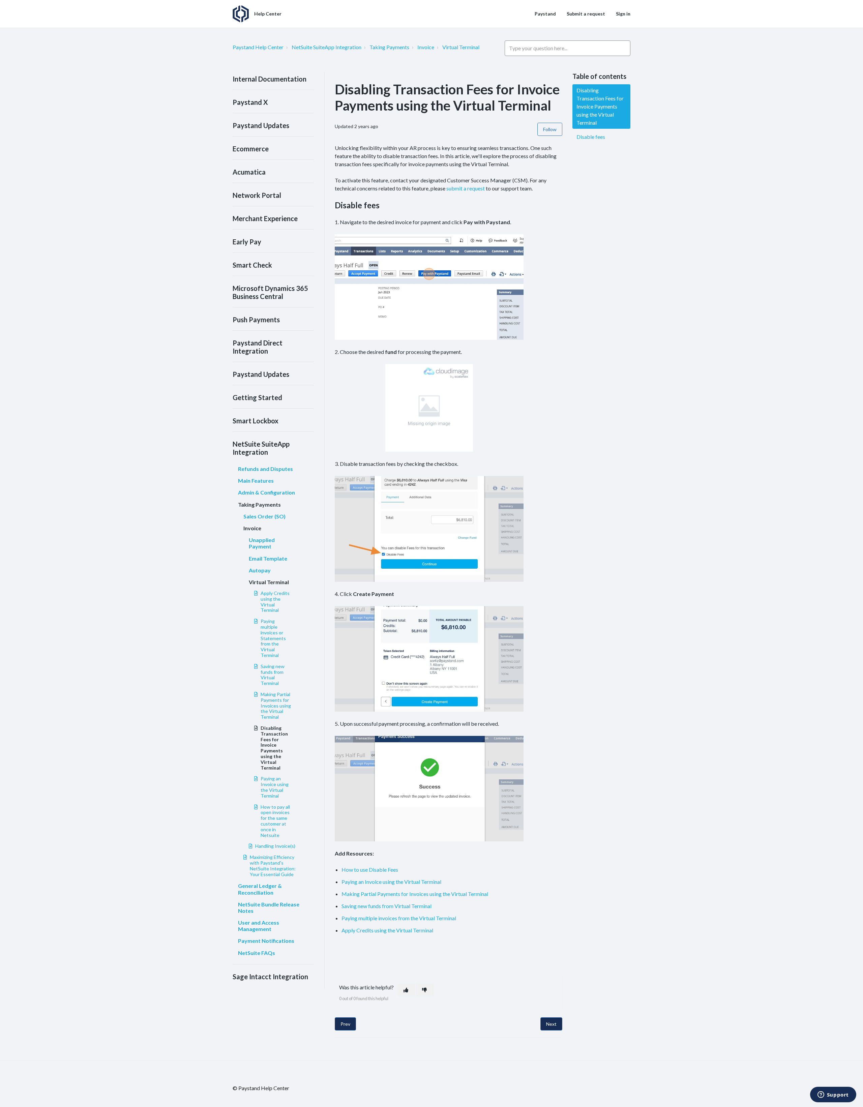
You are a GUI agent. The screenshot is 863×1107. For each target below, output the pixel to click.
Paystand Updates (261, 125)
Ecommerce (251, 149)
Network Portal (257, 195)
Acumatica (249, 172)
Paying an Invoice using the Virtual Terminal (275, 787)
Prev (345, 1024)
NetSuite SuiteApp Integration (326, 47)
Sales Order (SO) (264, 516)
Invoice (425, 47)
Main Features (256, 480)
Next (551, 1024)
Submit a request (586, 14)
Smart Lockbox (255, 421)
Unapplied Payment (262, 543)
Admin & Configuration (266, 492)
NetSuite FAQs (256, 953)
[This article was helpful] (406, 989)
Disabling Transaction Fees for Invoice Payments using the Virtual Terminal (274, 748)
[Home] (241, 13)
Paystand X (250, 102)
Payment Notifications (266, 940)
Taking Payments (389, 47)
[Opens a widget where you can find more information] (833, 1095)
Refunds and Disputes (265, 469)
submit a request (465, 188)
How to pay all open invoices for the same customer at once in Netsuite (275, 821)
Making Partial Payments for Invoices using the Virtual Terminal (276, 705)
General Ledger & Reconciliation (260, 888)
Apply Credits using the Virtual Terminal (275, 601)
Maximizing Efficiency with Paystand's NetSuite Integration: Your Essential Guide (273, 865)
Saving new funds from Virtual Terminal (273, 674)
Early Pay (247, 242)
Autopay (260, 570)
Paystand (545, 14)
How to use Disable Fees (369, 869)
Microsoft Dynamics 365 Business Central (270, 292)
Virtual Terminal (460, 47)
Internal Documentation (269, 79)
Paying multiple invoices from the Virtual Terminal (398, 918)
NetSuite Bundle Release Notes (268, 907)
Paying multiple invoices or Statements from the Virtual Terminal (273, 638)
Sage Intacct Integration (270, 977)
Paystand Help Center (258, 47)
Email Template (268, 558)
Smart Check (252, 265)
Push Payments (256, 320)
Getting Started (257, 397)
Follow (550, 129)
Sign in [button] (623, 14)
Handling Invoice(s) (275, 846)
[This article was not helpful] (425, 989)
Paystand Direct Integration (257, 347)
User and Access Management (258, 925)
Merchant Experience (265, 218)
